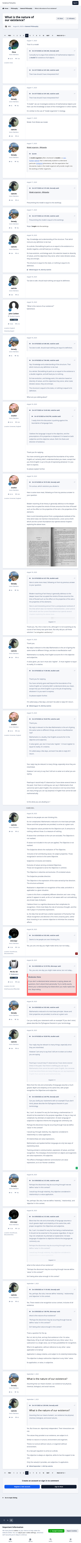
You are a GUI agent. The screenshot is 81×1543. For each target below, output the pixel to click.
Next (48, 35)
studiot (14, 416)
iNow (14, 52)
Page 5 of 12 (60, 35)
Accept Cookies (57, 1531)
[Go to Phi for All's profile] (14, 964)
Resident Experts (14, 316)
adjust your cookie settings (27, 1533)
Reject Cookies (72, 1531)
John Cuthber (14, 314)
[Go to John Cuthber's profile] (14, 306)
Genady (52, 51)
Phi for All (14, 972)
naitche (52, 70)
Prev (9, 35)
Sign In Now (59, 1487)
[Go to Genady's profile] (14, 91)
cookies (15, 1530)
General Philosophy (31, 26)
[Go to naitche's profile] (14, 122)
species (36, 161)
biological (39, 163)
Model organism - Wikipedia (37, 147)
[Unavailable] (52, 529)
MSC (9, 26)
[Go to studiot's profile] (14, 408)
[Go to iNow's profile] (14, 44)
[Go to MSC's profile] (6, 26)
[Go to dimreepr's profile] (14, 933)
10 (43, 35)
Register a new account (22, 1487)
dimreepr (13, 941)
